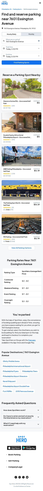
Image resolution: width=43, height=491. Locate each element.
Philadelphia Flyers (11, 371)
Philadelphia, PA (6, 9)
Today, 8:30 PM (12, 56)
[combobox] (21, 41)
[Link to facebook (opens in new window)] (16, 478)
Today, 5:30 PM (12, 49)
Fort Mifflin (7, 391)
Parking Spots (17, 9)
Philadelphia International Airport (16, 366)
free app (31, 340)
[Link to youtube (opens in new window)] (27, 478)
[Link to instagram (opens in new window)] (19, 478)
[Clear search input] (39, 41)
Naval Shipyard (9, 381)
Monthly (31, 34)
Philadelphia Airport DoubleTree (16, 386)
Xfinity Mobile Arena (11, 361)
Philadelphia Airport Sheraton (15, 376)
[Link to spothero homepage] (21, 439)
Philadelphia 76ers (29, 371)
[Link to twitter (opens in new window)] (23, 478)
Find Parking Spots (21, 62)
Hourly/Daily (11, 34)
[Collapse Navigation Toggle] (40, 3)
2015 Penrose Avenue (24, 391)
